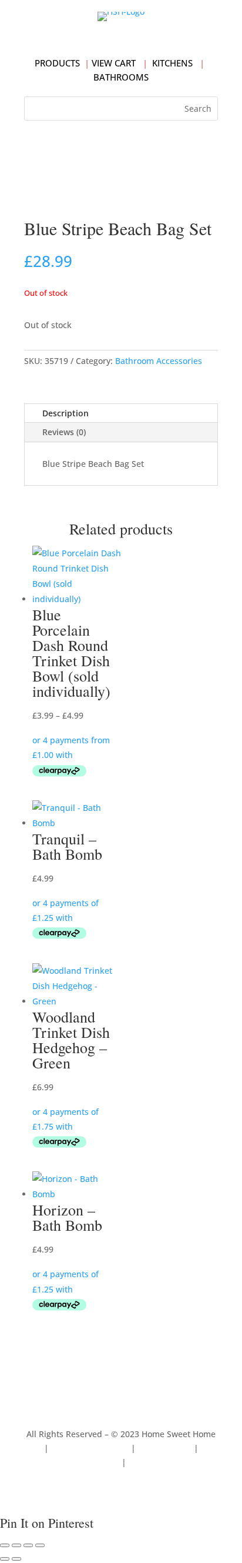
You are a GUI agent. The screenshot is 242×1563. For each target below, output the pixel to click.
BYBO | (143, 1462)
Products (57, 63)
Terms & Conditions (90, 1448)
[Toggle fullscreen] (16, 1545)
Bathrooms (121, 77)
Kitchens (172, 63)
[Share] (28, 1545)
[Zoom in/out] (4, 1545)
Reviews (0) (64, 431)
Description (65, 413)
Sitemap (103, 1462)
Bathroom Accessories (158, 360)
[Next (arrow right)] (16, 1559)
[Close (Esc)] (40, 1545)
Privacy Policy (164, 1448)
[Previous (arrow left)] (4, 1559)
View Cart (114, 63)
